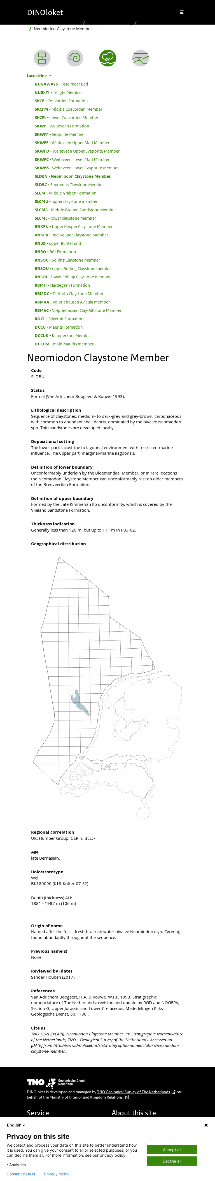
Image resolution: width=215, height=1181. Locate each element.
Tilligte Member (58, 92)
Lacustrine (149, 22)
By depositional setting (110, 22)
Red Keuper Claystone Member (71, 235)
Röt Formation (55, 251)
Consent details (21, 1174)
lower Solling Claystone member (73, 276)
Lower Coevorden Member (66, 117)
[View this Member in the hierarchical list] (42, 58)
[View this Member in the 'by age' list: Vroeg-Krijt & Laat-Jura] (75, 58)
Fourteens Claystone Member (69, 184)
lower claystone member (65, 218)
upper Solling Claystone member (73, 268)
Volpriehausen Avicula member (72, 302)
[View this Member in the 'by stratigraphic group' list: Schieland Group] (140, 58)
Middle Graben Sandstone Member (75, 209)
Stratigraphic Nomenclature (54, 22)
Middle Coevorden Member (68, 109)
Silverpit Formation (59, 318)
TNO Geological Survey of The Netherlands (133, 1091)
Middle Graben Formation (66, 193)
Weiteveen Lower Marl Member (72, 159)
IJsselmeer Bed (61, 84)
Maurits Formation (59, 327)
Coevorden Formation (61, 100)
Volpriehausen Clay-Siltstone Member (78, 310)
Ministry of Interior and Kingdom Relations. (87, 1097)
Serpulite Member (60, 134)
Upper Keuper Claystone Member (74, 226)
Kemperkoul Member (63, 335)
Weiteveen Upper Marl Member (72, 142)
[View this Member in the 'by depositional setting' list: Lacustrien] (107, 58)
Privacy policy (56, 1174)
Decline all (172, 1161)
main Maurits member (64, 344)
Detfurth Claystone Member (69, 293)
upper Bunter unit (58, 243)
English (14, 1125)
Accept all (172, 1149)
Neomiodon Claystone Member (73, 176)
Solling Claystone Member (67, 260)
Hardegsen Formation (62, 285)
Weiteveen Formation (62, 126)
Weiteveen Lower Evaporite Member (77, 167)
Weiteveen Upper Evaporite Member (77, 151)
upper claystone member (66, 201)
